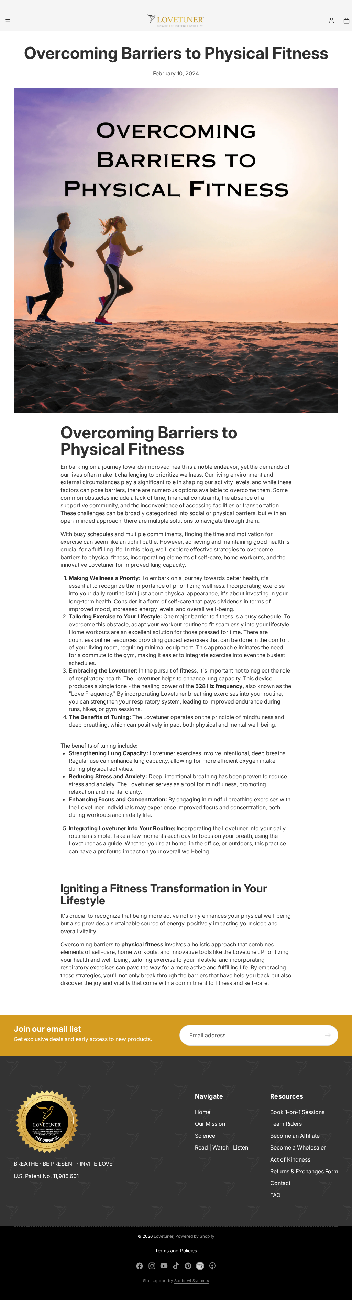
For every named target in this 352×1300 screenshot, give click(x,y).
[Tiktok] (176, 1266)
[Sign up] (328, 1035)
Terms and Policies (176, 1251)
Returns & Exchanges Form (304, 1171)
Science (205, 1135)
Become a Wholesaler (298, 1147)
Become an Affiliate (295, 1135)
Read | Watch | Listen (221, 1147)
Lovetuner (163, 1236)
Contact (280, 1182)
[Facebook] (139, 1266)
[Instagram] (152, 1266)
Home (202, 1112)
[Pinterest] (188, 1266)
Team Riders (286, 1123)
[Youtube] (164, 1266)
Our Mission (210, 1123)
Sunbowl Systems (191, 1280)
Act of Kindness (290, 1159)
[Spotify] (200, 1266)
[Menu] (8, 21)
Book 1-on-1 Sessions (297, 1112)
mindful (217, 799)
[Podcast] (212, 1266)
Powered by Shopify (194, 1236)
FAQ (275, 1194)
